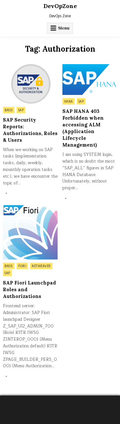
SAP (21, 110)
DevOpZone (60, 6)
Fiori (22, 266)
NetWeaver (41, 266)
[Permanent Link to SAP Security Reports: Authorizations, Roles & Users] (30, 84)
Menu (63, 28)
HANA (68, 101)
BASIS (8, 110)
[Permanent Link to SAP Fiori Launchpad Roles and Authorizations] (30, 232)
